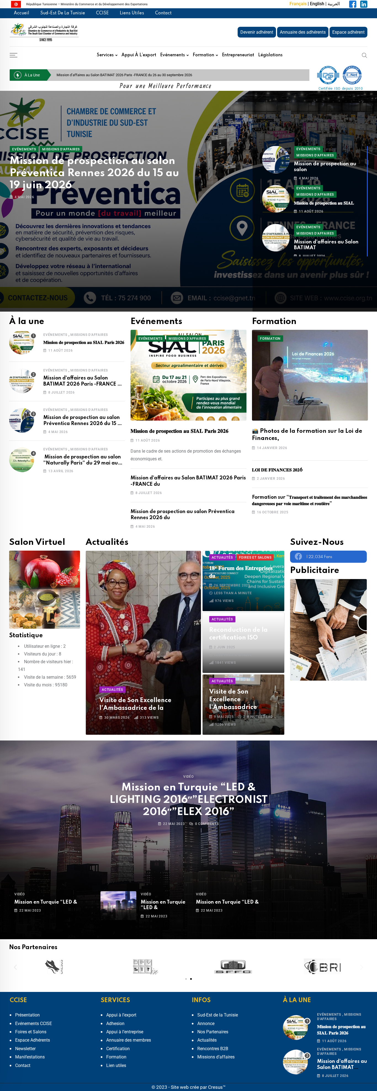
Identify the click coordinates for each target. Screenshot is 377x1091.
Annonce (205, 1023)
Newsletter (25, 1048)
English (317, 3)
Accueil (21, 13)
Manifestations (30, 1057)
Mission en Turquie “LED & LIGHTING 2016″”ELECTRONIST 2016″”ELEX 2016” (189, 799)
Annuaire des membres (128, 1040)
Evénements (172, 55)
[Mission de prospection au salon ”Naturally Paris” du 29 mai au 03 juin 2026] (23, 459)
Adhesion (115, 1023)
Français (298, 3)
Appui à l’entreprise (124, 1031)
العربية (334, 3)
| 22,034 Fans (319, 557)
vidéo (188, 777)
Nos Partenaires (212, 1031)
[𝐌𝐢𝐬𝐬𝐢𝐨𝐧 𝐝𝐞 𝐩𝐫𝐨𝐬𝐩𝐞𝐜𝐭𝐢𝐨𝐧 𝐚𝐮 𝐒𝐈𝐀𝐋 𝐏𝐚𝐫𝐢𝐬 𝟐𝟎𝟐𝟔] (23, 342)
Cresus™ (217, 1087)
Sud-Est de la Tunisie (62, 13)
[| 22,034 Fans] (298, 556)
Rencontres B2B (212, 1048)
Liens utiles (132, 13)
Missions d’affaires (216, 1057)
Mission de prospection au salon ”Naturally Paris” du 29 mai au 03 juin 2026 (82, 463)
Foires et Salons (30, 1031)
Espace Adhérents (32, 1040)
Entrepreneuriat (238, 55)
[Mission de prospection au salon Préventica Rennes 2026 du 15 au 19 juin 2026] (23, 420)
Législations (270, 55)
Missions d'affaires (89, 335)
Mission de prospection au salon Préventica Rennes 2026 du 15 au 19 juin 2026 (118, 75)
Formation (203, 55)
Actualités (207, 1040)
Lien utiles (116, 1065)
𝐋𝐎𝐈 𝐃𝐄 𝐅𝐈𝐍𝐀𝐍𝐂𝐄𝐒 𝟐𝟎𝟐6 (277, 470)
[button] (15, 966)
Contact (163, 13)
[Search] (364, 55)
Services (105, 55)
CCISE (102, 13)
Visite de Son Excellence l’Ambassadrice (233, 699)
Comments (207, 824)
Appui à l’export (138, 55)
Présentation (27, 1015)
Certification (118, 1048)
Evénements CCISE (33, 1023)
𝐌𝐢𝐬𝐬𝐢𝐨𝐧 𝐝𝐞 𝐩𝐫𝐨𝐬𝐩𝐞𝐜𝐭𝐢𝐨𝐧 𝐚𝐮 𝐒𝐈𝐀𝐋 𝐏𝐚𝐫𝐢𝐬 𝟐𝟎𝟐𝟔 (96, 161)
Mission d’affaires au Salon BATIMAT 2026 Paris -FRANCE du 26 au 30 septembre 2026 (83, 384)
